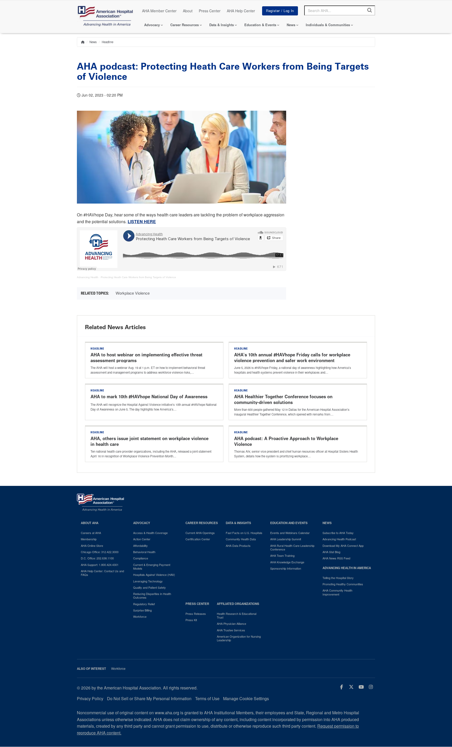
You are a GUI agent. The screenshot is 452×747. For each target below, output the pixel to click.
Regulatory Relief (144, 604)
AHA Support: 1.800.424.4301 (99, 564)
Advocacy (152, 24)
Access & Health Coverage (150, 533)
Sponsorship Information (285, 568)
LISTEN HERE (142, 221)
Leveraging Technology (148, 581)
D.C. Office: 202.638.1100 (97, 558)
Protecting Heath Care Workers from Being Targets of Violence (138, 277)
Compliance (140, 558)
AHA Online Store (92, 545)
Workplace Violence (133, 293)
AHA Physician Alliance (231, 623)
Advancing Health (87, 277)
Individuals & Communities (328, 24)
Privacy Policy (90, 698)
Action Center (141, 539)
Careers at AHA (91, 533)
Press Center (210, 10)
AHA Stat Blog (331, 552)
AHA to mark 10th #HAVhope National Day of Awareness (149, 396)
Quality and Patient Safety (149, 587)
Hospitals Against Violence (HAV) (154, 574)
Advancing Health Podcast (339, 539)
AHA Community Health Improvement (337, 592)
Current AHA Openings (200, 533)
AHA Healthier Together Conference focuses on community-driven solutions (283, 399)
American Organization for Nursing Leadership (239, 638)
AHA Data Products (238, 545)
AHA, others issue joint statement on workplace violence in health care (149, 441)
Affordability (140, 545)
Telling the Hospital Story (338, 578)
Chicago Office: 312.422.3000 (99, 552)
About (188, 10)
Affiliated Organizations (238, 604)
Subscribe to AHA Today (338, 533)
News (291, 24)
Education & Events (260, 24)
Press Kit (191, 620)
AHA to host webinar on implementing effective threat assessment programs (146, 357)
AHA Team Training (282, 555)
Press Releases (195, 613)
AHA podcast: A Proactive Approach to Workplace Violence (286, 441)
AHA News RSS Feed (336, 558)
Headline (107, 42)
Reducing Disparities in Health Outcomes (152, 595)
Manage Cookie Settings (246, 698)
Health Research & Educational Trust (236, 615)
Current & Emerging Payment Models (151, 566)
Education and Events (289, 523)
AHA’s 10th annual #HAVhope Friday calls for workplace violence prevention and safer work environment (292, 357)
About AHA (89, 523)
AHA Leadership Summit (285, 539)
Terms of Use (207, 698)
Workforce (139, 616)
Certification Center (197, 539)
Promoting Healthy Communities (343, 584)
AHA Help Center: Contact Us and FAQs (102, 573)
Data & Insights (221, 24)
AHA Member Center (159, 10)
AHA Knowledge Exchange (287, 562)
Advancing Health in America (347, 568)
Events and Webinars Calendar (290, 533)
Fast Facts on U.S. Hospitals (244, 533)
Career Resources (184, 24)
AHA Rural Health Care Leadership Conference (292, 547)
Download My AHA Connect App (343, 545)
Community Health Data (241, 539)
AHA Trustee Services (231, 630)
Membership (89, 539)
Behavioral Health (144, 552)
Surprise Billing (142, 610)
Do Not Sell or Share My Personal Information (149, 698)
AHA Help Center (241, 10)
